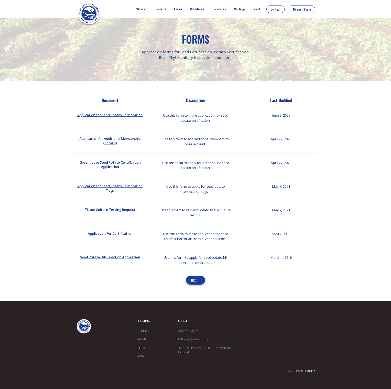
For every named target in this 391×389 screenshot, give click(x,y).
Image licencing (305, 371)
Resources (220, 9)
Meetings (239, 9)
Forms (178, 9)
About (256, 9)
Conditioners (197, 9)
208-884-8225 (188, 331)
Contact (275, 9)
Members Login (302, 9)
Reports (161, 9)
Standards (142, 9)
